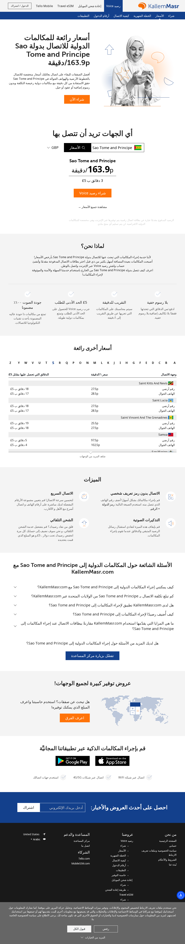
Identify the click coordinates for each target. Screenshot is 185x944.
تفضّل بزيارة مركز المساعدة (92, 655)
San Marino (159, 452)
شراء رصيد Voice (92, 193)
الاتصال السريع (62, 493)
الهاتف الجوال (167, 394)
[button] (113, 6)
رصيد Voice (127, 840)
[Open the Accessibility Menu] (181, 895)
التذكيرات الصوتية (146, 519)
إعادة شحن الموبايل (122, 880)
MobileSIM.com (80, 863)
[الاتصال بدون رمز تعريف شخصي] (171, 496)
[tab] (174, 362)
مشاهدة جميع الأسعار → (92, 207)
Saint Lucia (159, 400)
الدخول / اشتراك (20, 5)
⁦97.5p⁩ (94, 440)
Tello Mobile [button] (44, 6)
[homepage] (157, 6)
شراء (171, 16)
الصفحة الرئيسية (168, 840)
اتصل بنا (85, 845)
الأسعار (122, 850)
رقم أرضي (168, 389)
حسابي (173, 845)
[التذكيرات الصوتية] (171, 522)
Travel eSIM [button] (65, 6)
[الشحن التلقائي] (84, 522)
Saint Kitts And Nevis (153, 383)
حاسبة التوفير (119, 875)
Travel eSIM (126, 894)
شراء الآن (77, 99)
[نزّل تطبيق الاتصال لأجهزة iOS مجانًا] (112, 761)
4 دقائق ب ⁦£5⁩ (18, 445)
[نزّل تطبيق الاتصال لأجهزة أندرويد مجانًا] (72, 761)
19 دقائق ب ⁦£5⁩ (19, 423)
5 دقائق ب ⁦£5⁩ (18, 440)
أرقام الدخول (101, 16)
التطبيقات (83, 16)
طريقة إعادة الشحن (115, 889)
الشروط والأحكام (167, 859)
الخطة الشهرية (142, 16)
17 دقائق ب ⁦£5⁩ (19, 394)
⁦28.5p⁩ (94, 394)
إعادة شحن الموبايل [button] (90, 6)
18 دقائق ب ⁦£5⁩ (19, 389)
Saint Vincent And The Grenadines (144, 418)
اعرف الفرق (74, 717)
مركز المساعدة (82, 840)
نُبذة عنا (173, 864)
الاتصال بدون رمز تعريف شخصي (135, 493)
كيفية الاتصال (121, 16)
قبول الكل (79, 929)
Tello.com (84, 858)
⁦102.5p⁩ (95, 445)
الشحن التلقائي (61, 519)
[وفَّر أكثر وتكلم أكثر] (134, 710)
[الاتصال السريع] (84, 496)
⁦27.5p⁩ (94, 389)
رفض (106, 929)
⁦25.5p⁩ (94, 423)
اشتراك (28, 807)
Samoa (162, 435)
